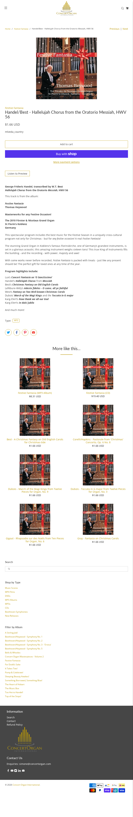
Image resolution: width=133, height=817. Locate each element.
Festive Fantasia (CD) (98, 393)
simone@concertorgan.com (35, 764)
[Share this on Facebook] (17, 332)
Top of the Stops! (13, 696)
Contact (11, 721)
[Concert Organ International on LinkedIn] (19, 771)
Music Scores (11, 587)
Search (11, 717)
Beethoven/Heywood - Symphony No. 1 (23, 636)
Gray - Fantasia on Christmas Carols (98, 538)
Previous (114, 28)
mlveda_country (14, 131)
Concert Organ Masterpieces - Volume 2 (24, 656)
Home (7, 29)
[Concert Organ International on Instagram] (15, 771)
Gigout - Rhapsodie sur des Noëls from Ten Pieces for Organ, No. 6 (35, 540)
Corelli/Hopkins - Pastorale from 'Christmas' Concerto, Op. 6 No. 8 (98, 441)
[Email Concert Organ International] (23, 771)
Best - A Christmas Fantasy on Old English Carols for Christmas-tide (35, 441)
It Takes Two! (11, 668)
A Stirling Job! (11, 632)
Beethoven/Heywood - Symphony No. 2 (23, 640)
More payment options (66, 162)
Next (125, 28)
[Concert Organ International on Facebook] (8, 771)
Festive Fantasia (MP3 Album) (35, 393)
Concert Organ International (26, 784)
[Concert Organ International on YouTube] (12, 771)
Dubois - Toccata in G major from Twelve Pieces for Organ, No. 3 (98, 490)
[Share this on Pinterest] (25, 332)
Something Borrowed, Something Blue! (23, 680)
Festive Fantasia (21, 29)
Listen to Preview (17, 173)
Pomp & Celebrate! (14, 672)
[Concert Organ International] (66, 8)
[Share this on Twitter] (8, 332)
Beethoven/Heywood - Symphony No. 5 (23, 648)
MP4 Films (10, 591)
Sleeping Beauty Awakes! (17, 676)
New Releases (12, 615)
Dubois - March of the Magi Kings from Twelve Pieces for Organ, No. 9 (35, 490)
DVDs (7, 595)
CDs (7, 607)
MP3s (7, 603)
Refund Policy (15, 724)
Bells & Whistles (12, 652)
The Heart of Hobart (14, 684)
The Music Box (12, 688)
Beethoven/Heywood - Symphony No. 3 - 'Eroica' (28, 644)
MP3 (16, 320)
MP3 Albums (11, 599)
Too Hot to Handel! (14, 692)
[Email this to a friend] (33, 332)
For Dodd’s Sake (12, 664)
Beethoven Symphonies (16, 611)
